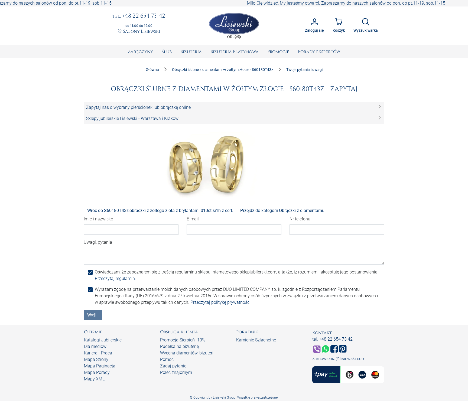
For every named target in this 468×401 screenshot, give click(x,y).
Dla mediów (95, 346)
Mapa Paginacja (99, 366)
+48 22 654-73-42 (138, 16)
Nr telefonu (300, 218)
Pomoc (167, 359)
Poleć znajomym (176, 372)
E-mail (193, 218)
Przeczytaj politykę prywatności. (221, 302)
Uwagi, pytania (98, 242)
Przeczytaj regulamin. (115, 278)
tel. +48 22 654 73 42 (332, 339)
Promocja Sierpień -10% (182, 340)
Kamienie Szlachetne (256, 340)
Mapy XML (94, 379)
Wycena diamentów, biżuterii (187, 353)
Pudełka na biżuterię (179, 346)
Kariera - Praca (98, 353)
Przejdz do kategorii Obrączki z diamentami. (282, 210)
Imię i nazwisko (98, 218)
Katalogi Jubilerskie (103, 340)
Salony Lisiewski (141, 31)
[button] (234, 107)
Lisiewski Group (224, 397)
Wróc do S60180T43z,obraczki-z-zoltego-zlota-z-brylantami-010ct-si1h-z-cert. (160, 210)
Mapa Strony (96, 359)
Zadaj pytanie (173, 366)
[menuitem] (140, 51)
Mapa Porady (97, 372)
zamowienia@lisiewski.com (338, 358)
